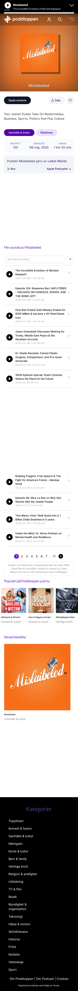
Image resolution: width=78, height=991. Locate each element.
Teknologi (16, 916)
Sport (13, 969)
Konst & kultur (18, 851)
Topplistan (16, 821)
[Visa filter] (70, 259)
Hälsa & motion (19, 924)
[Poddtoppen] (21, 19)
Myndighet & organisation (18, 906)
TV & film (15, 889)
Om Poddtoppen (21, 979)
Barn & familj (18, 859)
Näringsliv (16, 844)
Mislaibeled (27, 161)
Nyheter (14, 954)
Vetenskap (16, 962)
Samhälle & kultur (19, 132)
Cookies (62, 979)
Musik (13, 897)
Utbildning (16, 881)
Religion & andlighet (23, 874)
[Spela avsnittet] (9, 274)
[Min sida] (49, 19)
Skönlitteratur (18, 932)
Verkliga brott (18, 866)
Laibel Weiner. (57, 161)
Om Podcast (45, 979)
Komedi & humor (20, 828)
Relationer (47, 132)
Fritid (12, 947)
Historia (14, 939)
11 (54, 556)
